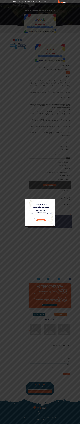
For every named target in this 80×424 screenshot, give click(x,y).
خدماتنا (28, 1)
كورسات (32, 1)
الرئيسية (45, 1)
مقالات (22, 1)
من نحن (18, 1)
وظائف (36, 1)
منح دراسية (40, 1)
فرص (25, 1)
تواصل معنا (14, 1)
